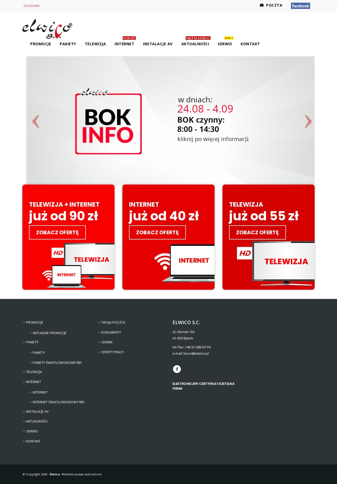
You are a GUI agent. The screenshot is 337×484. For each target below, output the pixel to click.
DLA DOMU (32, 6)
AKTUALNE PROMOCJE (50, 333)
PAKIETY (39, 352)
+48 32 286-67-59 (198, 347)
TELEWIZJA (95, 43)
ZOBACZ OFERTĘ (57, 232)
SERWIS (225, 42)
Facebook (177, 369)
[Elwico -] (47, 29)
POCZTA (274, 5)
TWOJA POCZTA (113, 322)
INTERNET (40, 392)
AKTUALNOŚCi (195, 42)
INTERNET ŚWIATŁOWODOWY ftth (59, 402)
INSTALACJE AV (158, 43)
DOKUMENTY (111, 332)
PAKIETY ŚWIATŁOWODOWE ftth (57, 362)
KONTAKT (250, 43)
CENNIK (106, 342)
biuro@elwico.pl (196, 353)
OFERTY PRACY (112, 352)
